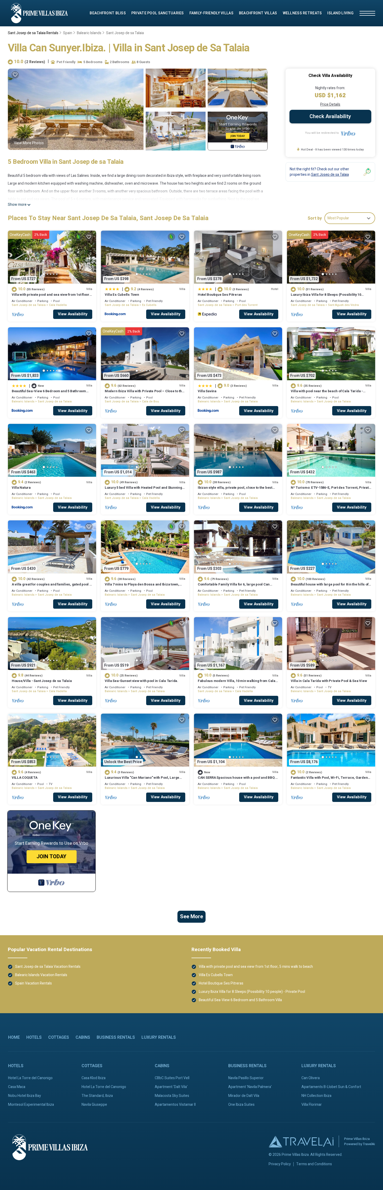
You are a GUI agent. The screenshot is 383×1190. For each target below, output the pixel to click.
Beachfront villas (258, 13)
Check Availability (330, 116)
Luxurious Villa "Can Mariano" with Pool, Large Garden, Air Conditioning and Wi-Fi (142, 780)
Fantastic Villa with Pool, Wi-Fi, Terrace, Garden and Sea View (329, 780)
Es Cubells (149, 305)
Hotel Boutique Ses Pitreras (220, 294)
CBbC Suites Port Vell (172, 1078)
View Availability (73, 314)
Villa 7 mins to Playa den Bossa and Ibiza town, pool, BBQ (142, 586)
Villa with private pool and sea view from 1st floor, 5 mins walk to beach (51, 297)
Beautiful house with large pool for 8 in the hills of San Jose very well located (329, 586)
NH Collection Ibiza (316, 1095)
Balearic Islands (89, 33)
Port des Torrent (246, 305)
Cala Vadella (58, 305)
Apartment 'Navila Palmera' (250, 1087)
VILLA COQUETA (25, 777)
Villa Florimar (311, 1104)
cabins (83, 1037)
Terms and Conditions (314, 1164)
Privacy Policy (280, 1164)
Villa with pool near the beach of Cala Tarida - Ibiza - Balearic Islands (327, 393)
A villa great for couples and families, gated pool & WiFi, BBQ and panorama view (52, 586)
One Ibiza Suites (241, 1104)
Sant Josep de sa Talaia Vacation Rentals (48, 966)
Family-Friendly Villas (211, 13)
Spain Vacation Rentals (33, 983)
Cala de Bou (150, 401)
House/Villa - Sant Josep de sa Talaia (42, 680)
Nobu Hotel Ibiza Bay (24, 1095)
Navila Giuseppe (94, 1104)
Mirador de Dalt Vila (243, 1095)
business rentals (116, 1037)
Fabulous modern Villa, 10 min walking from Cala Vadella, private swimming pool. (236, 683)
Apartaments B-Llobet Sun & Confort (331, 1087)
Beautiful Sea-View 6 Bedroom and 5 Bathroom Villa (49, 393)
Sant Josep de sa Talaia (125, 33)
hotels (34, 1037)
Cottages (58, 1037)
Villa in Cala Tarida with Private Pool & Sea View (329, 680)
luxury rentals (158, 1037)
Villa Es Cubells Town (122, 294)
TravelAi (369, 1143)
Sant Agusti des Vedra (343, 305)
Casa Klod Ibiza (94, 1078)
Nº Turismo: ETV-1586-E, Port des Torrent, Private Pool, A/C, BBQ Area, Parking (330, 490)
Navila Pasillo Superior (246, 1078)
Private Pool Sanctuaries (157, 13)
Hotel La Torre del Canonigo (30, 1078)
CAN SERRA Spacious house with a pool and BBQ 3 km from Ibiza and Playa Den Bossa (237, 780)
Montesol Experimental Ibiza (31, 1104)
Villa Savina (207, 391)
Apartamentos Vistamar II (175, 1104)
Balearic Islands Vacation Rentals (41, 975)
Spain (67, 33)
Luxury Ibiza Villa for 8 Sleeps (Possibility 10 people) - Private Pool (326, 297)
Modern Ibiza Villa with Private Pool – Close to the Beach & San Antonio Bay (144, 393)
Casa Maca (16, 1087)
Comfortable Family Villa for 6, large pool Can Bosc (234, 586)
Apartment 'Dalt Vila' (171, 1087)
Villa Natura (21, 487)
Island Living (340, 13)
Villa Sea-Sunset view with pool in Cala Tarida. (141, 680)
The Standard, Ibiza (97, 1095)
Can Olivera (310, 1078)
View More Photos (29, 143)
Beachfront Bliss (108, 13)
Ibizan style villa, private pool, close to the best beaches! (235, 490)
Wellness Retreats (302, 13)
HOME (14, 1037)
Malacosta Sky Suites (172, 1095)
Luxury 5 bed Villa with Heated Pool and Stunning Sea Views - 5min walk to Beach (143, 490)
